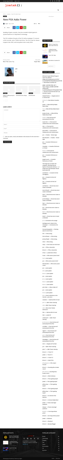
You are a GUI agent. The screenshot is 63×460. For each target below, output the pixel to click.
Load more (50, 66)
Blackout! (49, 418)
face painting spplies (47, 229)
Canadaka (44, 146)
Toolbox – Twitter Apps (51, 135)
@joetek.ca (25, 444)
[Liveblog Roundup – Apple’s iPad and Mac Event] (45, 51)
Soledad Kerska (46, 96)
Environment (18, 93)
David (43, 216)
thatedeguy (45, 339)
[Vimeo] (57, 1)
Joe (7, 23)
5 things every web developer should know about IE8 (50, 168)
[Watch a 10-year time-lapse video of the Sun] (45, 45)
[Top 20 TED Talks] (45, 56)
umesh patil (45, 317)
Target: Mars (37, 61)
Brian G (44, 250)
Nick (43, 315)
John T (43, 349)
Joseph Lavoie (45, 159)
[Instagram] (53, 1)
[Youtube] (59, 1)
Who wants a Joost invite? (53, 255)
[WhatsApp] (24, 27)
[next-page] (6, 100)
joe (43, 261)
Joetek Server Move (52, 252)
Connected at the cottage (21, 95)
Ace (43, 181)
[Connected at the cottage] (21, 90)
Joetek (43, 104)
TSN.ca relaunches (50, 247)
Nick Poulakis (45, 263)
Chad (43, 241)
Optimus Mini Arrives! (54, 299)
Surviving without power (54, 415)
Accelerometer (32, 95)
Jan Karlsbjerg (45, 199)
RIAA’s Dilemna (51, 376)
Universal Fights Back (53, 400)
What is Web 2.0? (53, 287)
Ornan (43, 252)
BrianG (44, 415)
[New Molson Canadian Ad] (45, 62)
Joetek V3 (48, 315)
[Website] (38, 438)
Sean (43, 203)
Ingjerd (44, 330)
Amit (43, 343)
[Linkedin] (31, 438)
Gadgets (8, 14)
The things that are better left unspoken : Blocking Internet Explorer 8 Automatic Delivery (49, 165)
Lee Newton (45, 172)
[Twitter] (55, 1)
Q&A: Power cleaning (52, 302)
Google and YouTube (51, 343)
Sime (43, 194)
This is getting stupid (53, 378)
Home (4, 14)
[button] (58, 10)
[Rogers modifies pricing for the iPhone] (9, 90)
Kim (43, 233)
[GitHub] (27, 438)
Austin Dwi (45, 122)
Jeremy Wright (45, 239)
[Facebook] (50, 1)
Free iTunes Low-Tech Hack (53, 244)
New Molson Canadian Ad (54, 60)
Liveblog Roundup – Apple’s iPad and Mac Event (53, 51)
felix (43, 312)
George (44, 407)
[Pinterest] (21, 27)
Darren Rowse (45, 236)
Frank (43, 255)
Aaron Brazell (45, 190)
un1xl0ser (44, 326)
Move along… (49, 233)
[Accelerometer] (34, 90)
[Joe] (4, 23)
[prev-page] (4, 100)
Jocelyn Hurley (45, 113)
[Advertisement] (42, 5)
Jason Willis (45, 130)
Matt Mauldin (45, 137)
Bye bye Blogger (52, 424)
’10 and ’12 (50, 352)
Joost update (49, 258)
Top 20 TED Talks (52, 55)
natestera (44, 299)
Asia (43, 126)
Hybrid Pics (50, 360)
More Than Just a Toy (8, 61)
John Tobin (44, 287)
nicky (43, 244)
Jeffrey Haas (45, 384)
